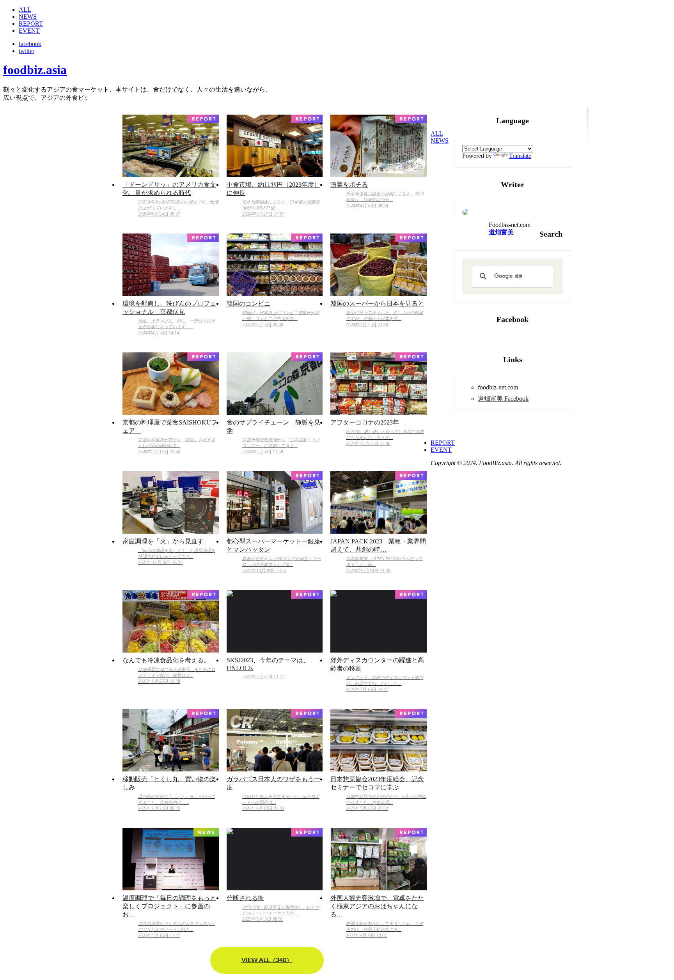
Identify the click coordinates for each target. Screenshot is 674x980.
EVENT (29, 30)
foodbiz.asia (35, 70)
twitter (26, 51)
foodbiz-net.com (498, 387)
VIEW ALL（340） (267, 960)
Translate (520, 155)
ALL (25, 9)
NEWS (28, 16)
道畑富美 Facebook (503, 398)
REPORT (31, 23)
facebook (30, 44)
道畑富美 (501, 232)
